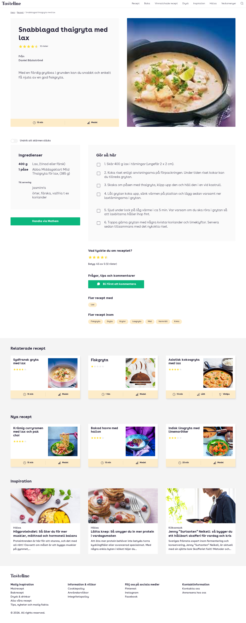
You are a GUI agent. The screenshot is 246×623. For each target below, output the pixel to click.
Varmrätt (163, 321)
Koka (176, 321)
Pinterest (130, 588)
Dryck (185, 3)
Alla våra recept (21, 601)
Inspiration (199, 3)
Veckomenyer (228, 3)
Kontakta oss (191, 588)
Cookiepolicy (76, 588)
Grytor (122, 321)
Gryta (110, 321)
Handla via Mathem (45, 221)
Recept (136, 3)
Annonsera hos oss (194, 592)
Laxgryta (136, 321)
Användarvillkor (78, 592)
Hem (13, 13)
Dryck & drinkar (20, 596)
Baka (147, 3)
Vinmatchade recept (166, 3)
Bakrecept (17, 592)
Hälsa (213, 3)
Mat (150, 321)
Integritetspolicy (78, 596)
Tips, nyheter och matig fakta (30, 605)
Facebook (131, 596)
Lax (92, 305)
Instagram (131, 592)
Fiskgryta (95, 321)
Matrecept (17, 588)
